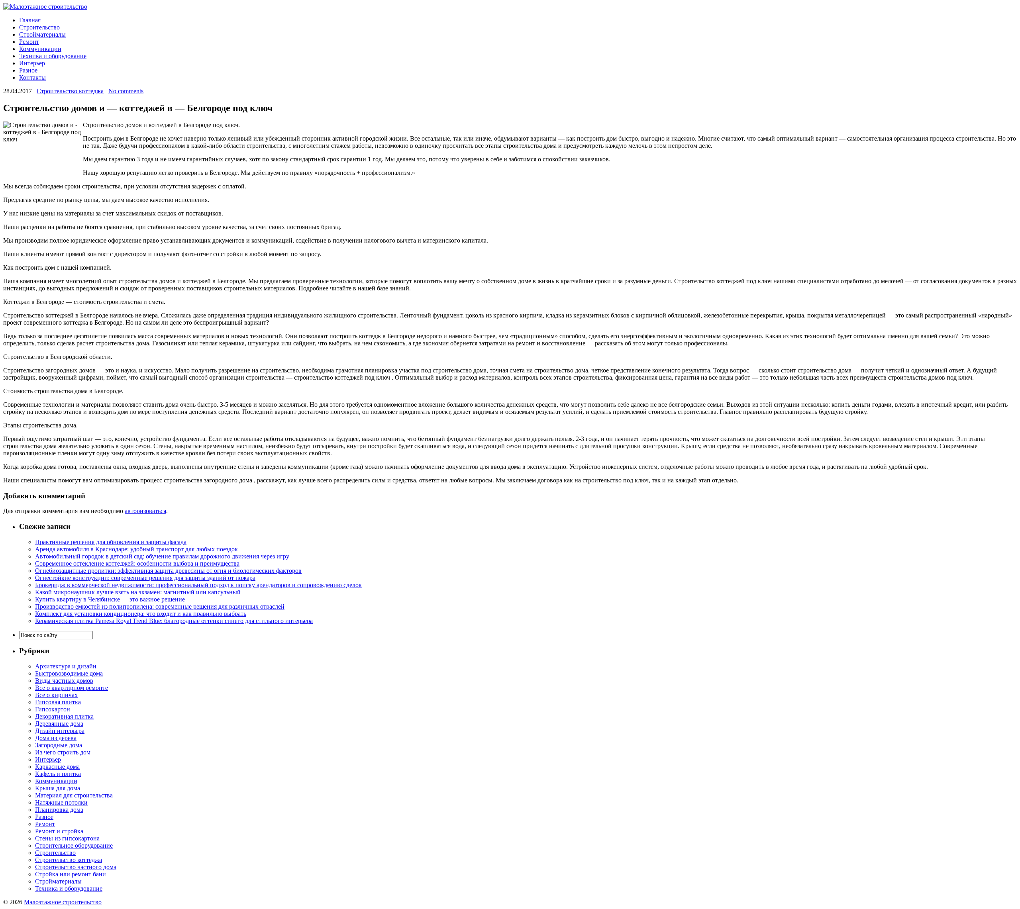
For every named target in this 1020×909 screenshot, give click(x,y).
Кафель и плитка (58, 773)
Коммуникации (40, 48)
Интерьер (32, 63)
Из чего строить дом (62, 752)
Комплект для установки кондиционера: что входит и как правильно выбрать (140, 613)
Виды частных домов (64, 680)
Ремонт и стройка (59, 831)
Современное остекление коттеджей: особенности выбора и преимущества (137, 563)
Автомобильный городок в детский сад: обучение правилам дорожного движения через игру (162, 556)
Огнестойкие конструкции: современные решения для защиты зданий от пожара (145, 577)
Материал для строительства (74, 795)
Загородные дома (58, 745)
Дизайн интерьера (59, 730)
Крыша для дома (57, 788)
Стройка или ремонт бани (70, 874)
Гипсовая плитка (58, 702)
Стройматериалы (42, 34)
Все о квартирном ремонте (71, 687)
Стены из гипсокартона (67, 838)
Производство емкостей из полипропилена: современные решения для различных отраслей (159, 606)
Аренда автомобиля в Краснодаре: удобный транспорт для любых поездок (136, 549)
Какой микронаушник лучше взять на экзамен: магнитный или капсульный (138, 592)
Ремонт (29, 41)
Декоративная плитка (64, 716)
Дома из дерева (55, 738)
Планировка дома (59, 809)
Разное (28, 70)
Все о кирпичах (56, 695)
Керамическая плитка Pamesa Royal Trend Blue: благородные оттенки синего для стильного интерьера (174, 620)
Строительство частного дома (75, 867)
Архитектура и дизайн (65, 666)
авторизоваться (145, 510)
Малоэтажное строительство (63, 902)
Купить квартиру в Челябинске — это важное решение (110, 599)
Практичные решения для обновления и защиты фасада (110, 542)
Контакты (32, 77)
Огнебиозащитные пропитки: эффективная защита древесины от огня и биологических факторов (168, 570)
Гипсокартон (52, 709)
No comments (125, 91)
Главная (30, 20)
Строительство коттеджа (70, 91)
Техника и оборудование (52, 56)
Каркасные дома (57, 766)
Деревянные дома (59, 723)
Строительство (39, 27)
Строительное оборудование (74, 845)
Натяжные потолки (61, 802)
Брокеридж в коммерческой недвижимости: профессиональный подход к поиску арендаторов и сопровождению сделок (198, 585)
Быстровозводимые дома (69, 673)
